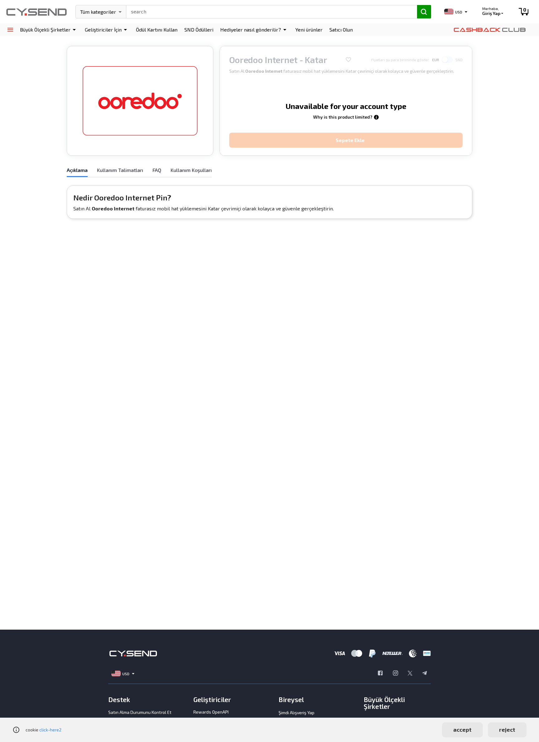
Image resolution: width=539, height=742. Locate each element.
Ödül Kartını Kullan (156, 29)
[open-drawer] (10, 29)
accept (462, 729)
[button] (49, 29)
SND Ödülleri (198, 29)
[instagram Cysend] (395, 673)
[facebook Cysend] (380, 673)
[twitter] (410, 674)
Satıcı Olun (341, 29)
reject (507, 729)
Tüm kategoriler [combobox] (98, 12)
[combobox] (269, 11)
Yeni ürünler (309, 29)
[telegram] (424, 673)
